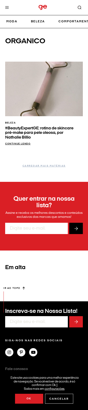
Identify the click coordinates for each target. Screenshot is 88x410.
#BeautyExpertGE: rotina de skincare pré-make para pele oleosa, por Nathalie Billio (39, 132)
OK (29, 398)
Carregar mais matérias (44, 166)
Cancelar (59, 399)
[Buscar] (79, 7)
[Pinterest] (23, 353)
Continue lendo (18, 144)
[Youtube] (35, 353)
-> (76, 228)
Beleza (38, 21)
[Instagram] (11, 353)
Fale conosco (16, 369)
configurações (55, 388)
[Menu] (7, 7)
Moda (11, 21)
